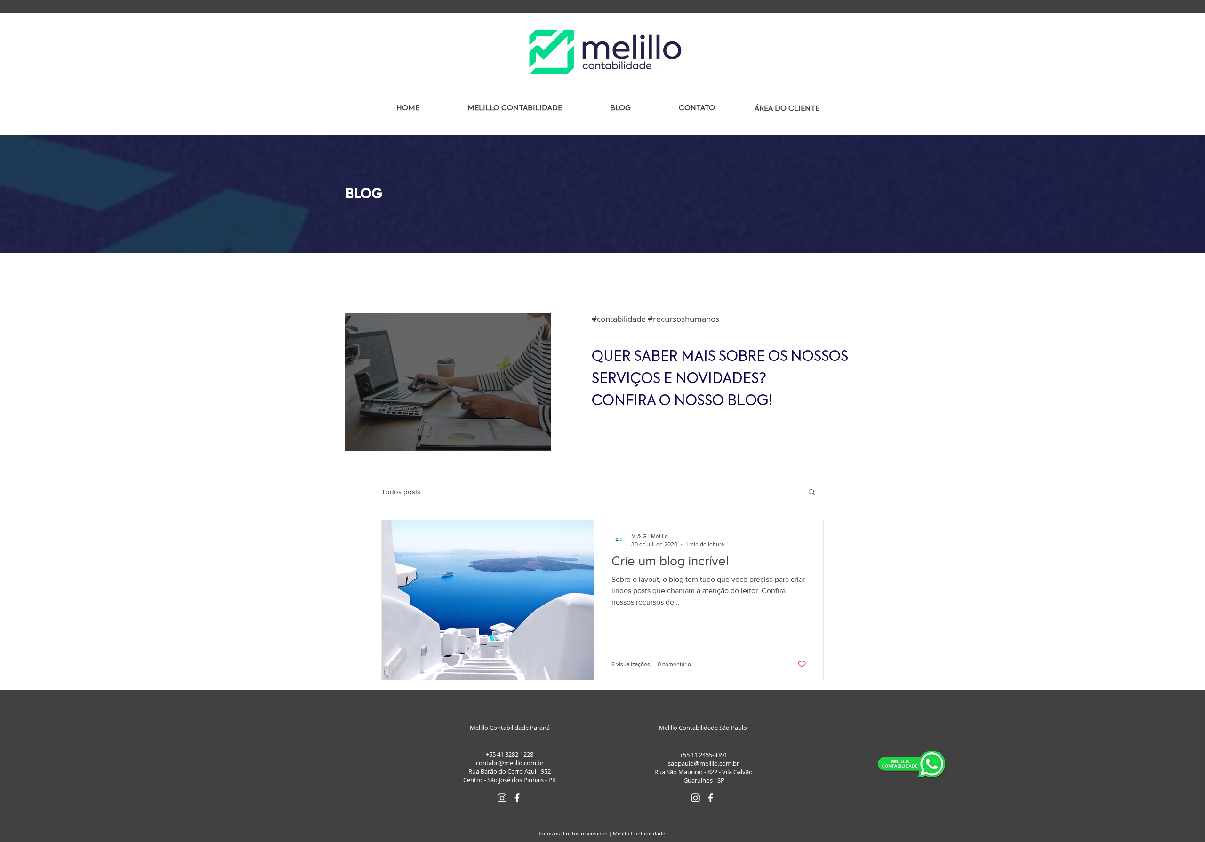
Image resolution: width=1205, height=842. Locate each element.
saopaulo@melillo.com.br (703, 763)
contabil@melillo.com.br (510, 763)
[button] (811, 493)
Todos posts (400, 492)
